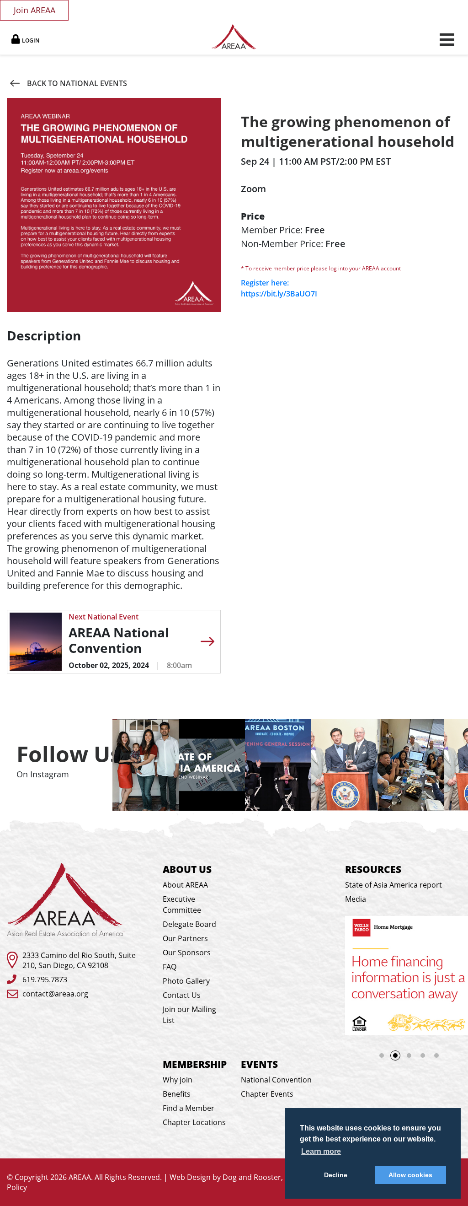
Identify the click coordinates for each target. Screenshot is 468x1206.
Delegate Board (189, 924)
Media (355, 899)
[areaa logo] (234, 36)
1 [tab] (381, 1055)
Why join (177, 1080)
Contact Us (182, 995)
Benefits (177, 1094)
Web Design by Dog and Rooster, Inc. (233, 1177)
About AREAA (185, 885)
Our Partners (185, 938)
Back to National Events (77, 83)
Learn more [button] (321, 1151)
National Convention (276, 1080)
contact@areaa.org (55, 994)
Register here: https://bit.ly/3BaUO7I (279, 288)
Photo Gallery (186, 981)
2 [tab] (395, 1055)
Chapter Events (267, 1094)
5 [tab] (436, 1055)
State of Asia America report (393, 885)
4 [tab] (422, 1055)
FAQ (169, 967)
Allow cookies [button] (410, 1175)
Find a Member (188, 1108)
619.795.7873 (44, 979)
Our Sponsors (187, 953)
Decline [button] (335, 1175)
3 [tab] (412, 1058)
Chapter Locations (194, 1122)
